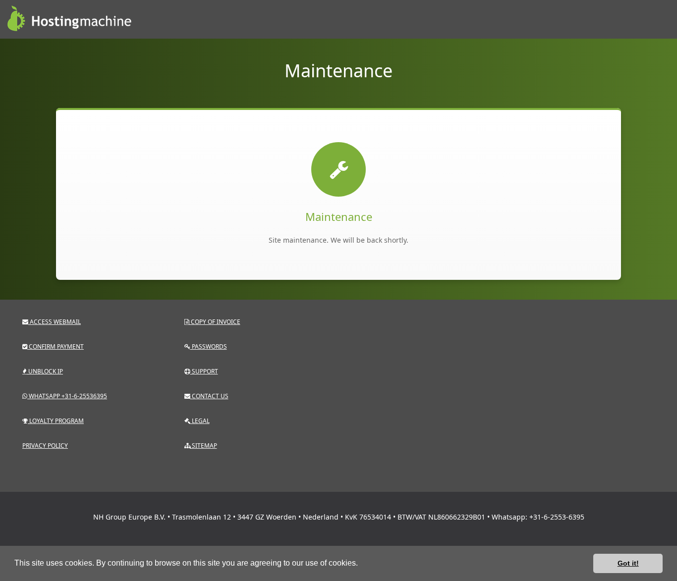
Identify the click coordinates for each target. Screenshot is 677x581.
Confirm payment (55, 346)
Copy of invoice (214, 321)
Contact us (209, 396)
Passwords (208, 346)
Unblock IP (45, 371)
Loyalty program (56, 421)
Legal (200, 421)
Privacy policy (45, 445)
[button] (361, 564)
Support (204, 371)
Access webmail (54, 321)
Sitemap (203, 445)
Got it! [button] (628, 563)
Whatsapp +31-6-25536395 (67, 396)
